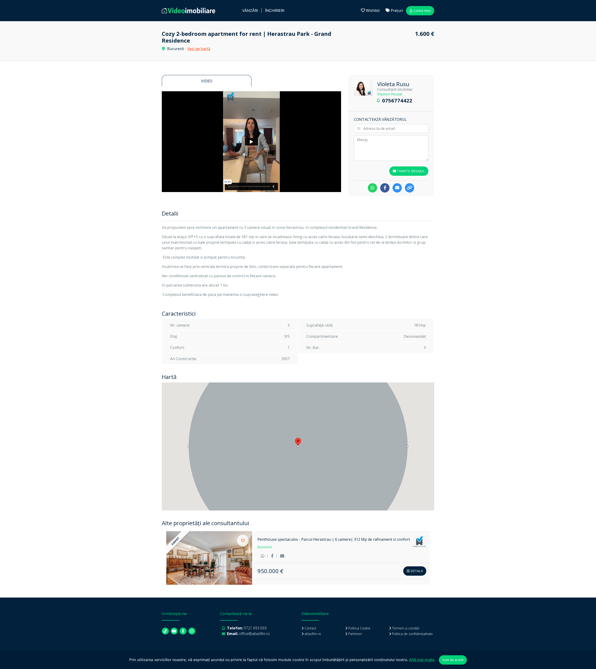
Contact (310, 628)
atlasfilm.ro (313, 634)
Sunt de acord (452, 660)
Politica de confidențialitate (412, 634)
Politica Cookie (359, 628)
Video (206, 81)
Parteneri (355, 634)
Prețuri (396, 10)
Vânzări (250, 10)
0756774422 (397, 100)
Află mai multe (421, 659)
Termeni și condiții (405, 628)
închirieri (274, 10)
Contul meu (421, 10)
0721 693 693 (255, 628)
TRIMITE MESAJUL (410, 171)
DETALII (416, 571)
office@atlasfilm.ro (254, 633)
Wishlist (372, 10)
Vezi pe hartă (198, 48)
